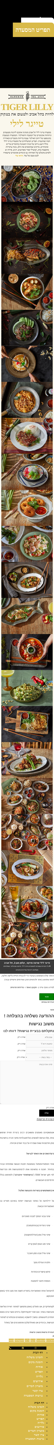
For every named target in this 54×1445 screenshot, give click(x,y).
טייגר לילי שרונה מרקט (38, 963)
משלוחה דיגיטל (32, 970)
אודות (39, 1366)
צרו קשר (38, 1390)
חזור (52, 1009)
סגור (47, 996)
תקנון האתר (31, 987)
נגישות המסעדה (33, 1395)
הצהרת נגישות (47, 1332)
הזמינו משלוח (35, 1357)
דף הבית (38, 1352)
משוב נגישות (35, 1332)
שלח (47, 1113)
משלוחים (7, 966)
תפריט (39, 1371)
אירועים (38, 1381)
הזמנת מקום (35, 1362)
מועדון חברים (35, 1386)
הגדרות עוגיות (48, 1002)
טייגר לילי (25, 966)
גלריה (39, 1376)
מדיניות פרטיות (21, 970)
